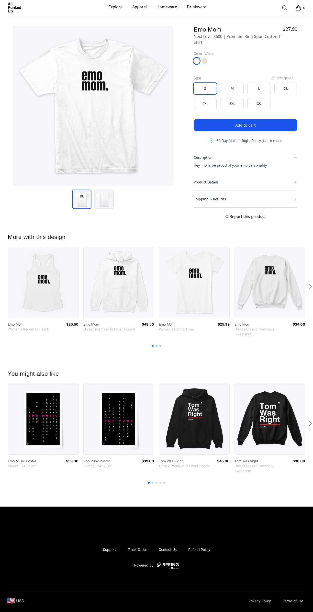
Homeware (166, 7)
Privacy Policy (259, 601)
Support (109, 549)
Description (203, 157)
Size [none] (197, 78)
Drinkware (196, 7)
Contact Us (168, 549)
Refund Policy (199, 549)
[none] (281, 78)
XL (286, 88)
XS (259, 103)
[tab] (82, 199)
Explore (116, 7)
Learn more (272, 140)
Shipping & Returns (210, 199)
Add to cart (245, 125)
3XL (232, 103)
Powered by (144, 565)
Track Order (137, 549)
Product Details (206, 182)
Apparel (139, 7)
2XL (205, 103)
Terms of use (293, 601)
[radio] (205, 88)
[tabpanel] (93, 106)
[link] (43, 282)
